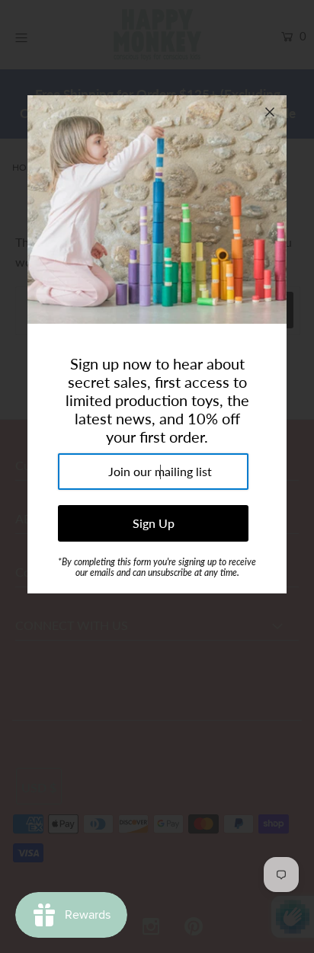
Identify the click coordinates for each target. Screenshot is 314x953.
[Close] (270, 112)
